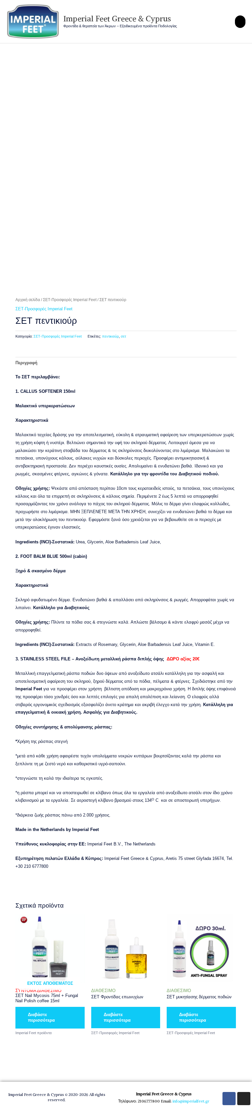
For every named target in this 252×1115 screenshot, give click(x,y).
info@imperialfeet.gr (191, 1101)
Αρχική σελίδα (27, 299)
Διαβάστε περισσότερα (41, 1017)
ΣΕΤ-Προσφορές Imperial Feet (69, 299)
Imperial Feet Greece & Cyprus (117, 18)
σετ (123, 336)
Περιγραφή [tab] (26, 362)
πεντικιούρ (110, 336)
